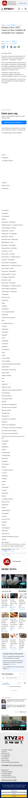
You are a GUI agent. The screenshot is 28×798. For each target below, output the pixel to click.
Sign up (23, 673)
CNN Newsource (6, 41)
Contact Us (4, 751)
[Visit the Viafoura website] (23, 712)
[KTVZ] (9, 9)
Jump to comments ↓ (6, 554)
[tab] (5, 683)
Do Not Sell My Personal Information (10, 762)
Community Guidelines (6, 749)
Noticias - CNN (15, 549)
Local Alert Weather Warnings (8, 777)
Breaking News (5, 770)
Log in (20, 673)
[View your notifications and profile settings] (25, 683)
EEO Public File (5, 753)
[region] (14, 693)
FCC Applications (5, 755)
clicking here (13, 664)
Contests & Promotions (6, 771)
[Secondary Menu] (3, 8)
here (8, 668)
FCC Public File (5, 757)
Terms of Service (5, 760)
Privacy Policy (4, 758)
